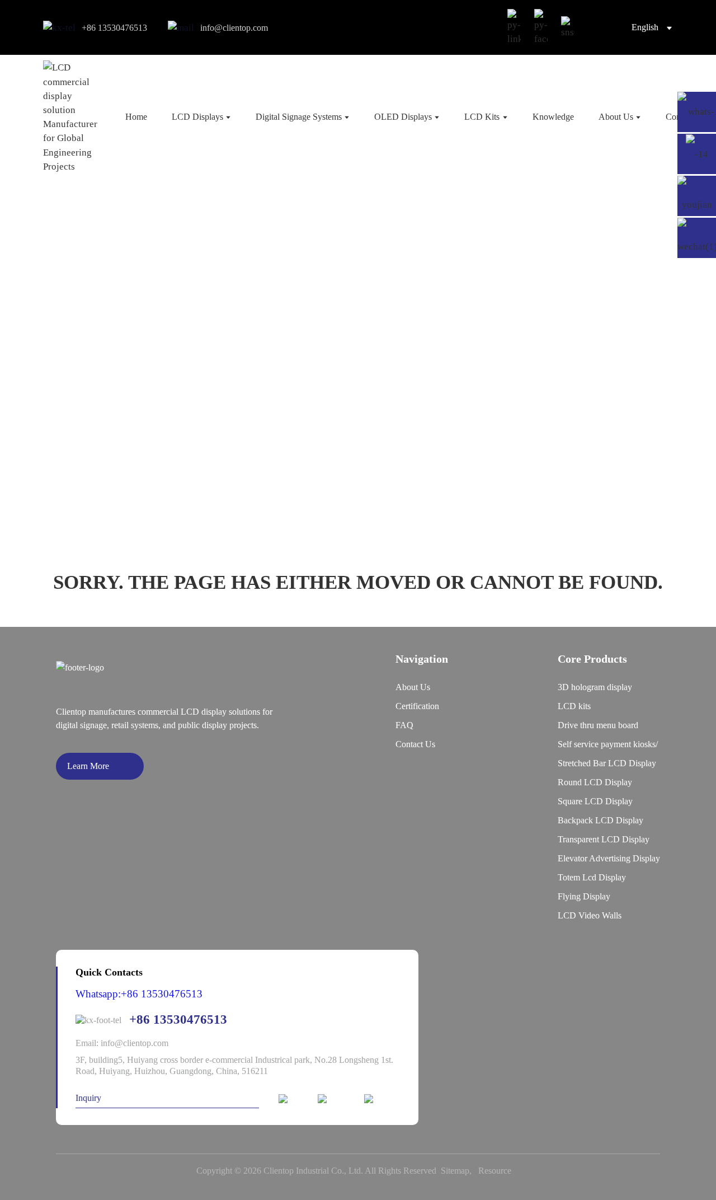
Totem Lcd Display (592, 877)
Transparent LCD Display (603, 839)
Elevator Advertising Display (609, 858)
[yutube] (382, 1099)
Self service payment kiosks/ (608, 744)
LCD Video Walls (589, 915)
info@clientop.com (234, 27)
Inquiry (88, 1098)
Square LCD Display (595, 801)
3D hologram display (595, 687)
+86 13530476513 (114, 27)
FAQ (404, 725)
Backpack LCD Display (600, 820)
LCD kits (574, 706)
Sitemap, (458, 1170)
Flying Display (584, 896)
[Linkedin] (293, 1099)
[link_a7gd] (541, 27)
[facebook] (336, 1099)
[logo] (70, 117)
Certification (417, 706)
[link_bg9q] (567, 27)
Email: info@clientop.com (122, 1043)
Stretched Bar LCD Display (607, 763)
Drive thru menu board (598, 725)
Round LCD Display (595, 782)
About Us (412, 687)
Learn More (88, 766)
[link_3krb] (514, 27)
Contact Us (415, 744)
